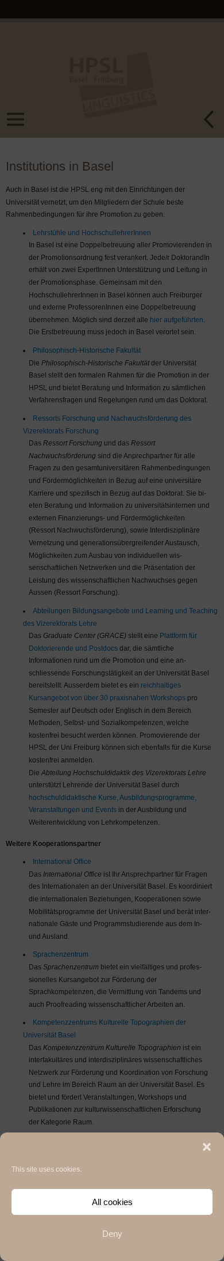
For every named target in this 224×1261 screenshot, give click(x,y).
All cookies (112, 1202)
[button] (207, 1147)
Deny (112, 1234)
